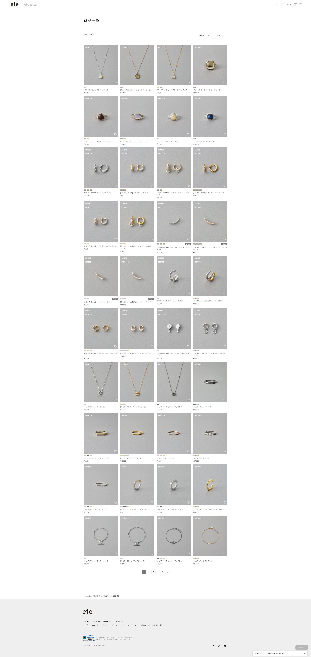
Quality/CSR (118, 621)
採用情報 (106, 621)
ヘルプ (85, 625)
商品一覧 (116, 596)
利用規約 (94, 625)
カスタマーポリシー (130, 625)
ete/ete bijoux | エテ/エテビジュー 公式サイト (97, 596)
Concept (86, 621)
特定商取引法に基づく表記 (151, 625)
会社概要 (96, 621)
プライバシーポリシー (110, 625)
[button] (288, 4)
